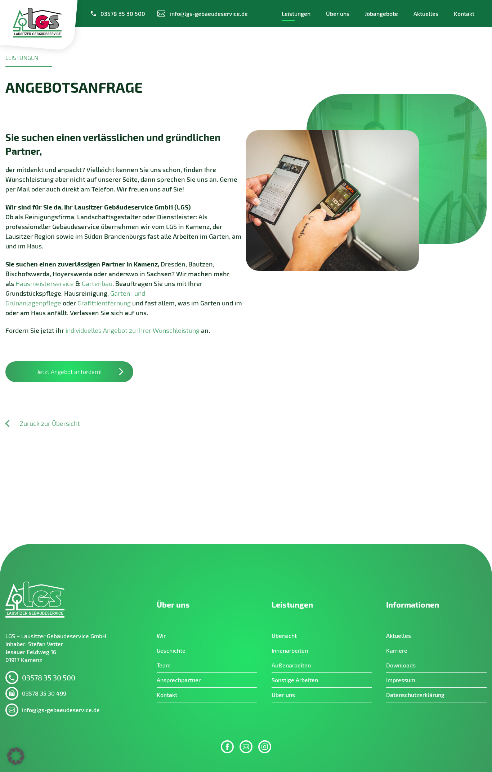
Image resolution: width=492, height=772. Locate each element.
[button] (16, 756)
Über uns (337, 13)
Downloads (401, 665)
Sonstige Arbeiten (295, 679)
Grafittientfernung (104, 303)
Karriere (396, 650)
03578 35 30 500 (122, 13)
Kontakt (464, 13)
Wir (161, 635)
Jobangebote (381, 13)
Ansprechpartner (179, 679)
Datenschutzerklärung (415, 694)
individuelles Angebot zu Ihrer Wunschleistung (133, 330)
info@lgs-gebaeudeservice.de (61, 709)
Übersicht (284, 635)
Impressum (400, 679)
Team (164, 665)
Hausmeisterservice (44, 283)
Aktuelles (425, 13)
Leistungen (296, 13)
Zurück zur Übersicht (50, 423)
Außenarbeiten (291, 665)
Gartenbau (97, 283)
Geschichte (171, 650)
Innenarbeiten (290, 650)
